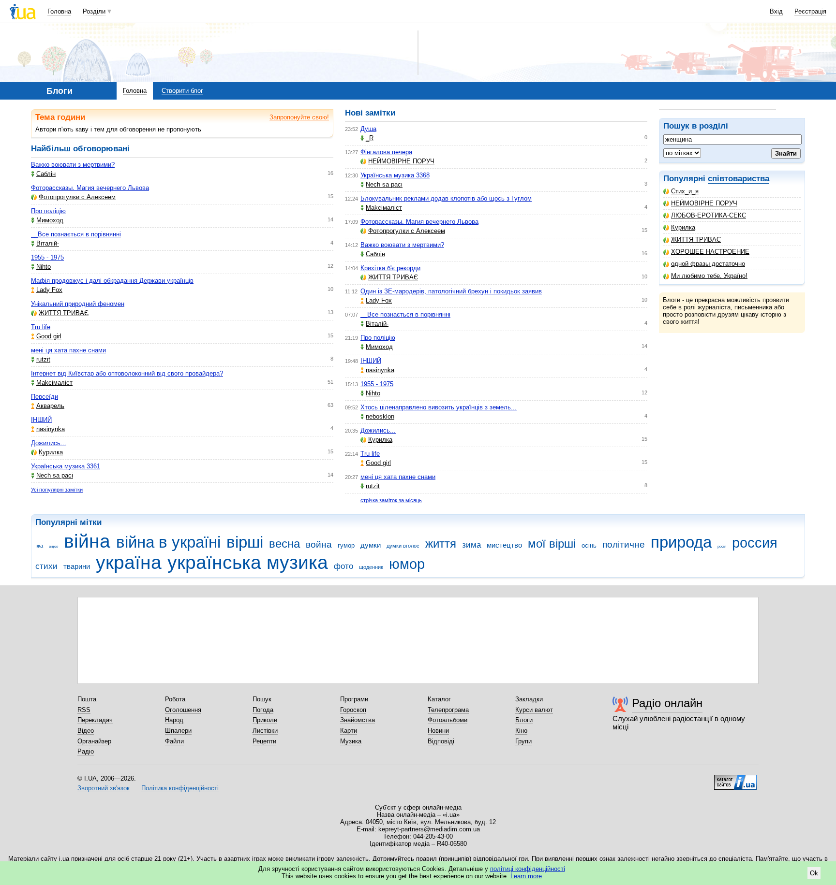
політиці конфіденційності (527, 868)
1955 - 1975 (47, 257)
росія (721, 546)
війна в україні (168, 542)
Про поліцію (48, 211)
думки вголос (403, 546)
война (319, 544)
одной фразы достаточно (708, 263)
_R (369, 138)
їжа (39, 546)
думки (370, 545)
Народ (174, 720)
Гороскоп (353, 709)
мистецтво (504, 545)
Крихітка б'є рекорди (390, 268)
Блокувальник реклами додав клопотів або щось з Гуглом (446, 198)
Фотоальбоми (447, 720)
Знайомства (357, 720)
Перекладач (95, 720)
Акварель (50, 405)
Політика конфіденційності (180, 788)
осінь (589, 545)
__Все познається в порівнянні (76, 234)
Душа (368, 128)
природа (681, 542)
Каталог (439, 699)
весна (284, 543)
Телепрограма (448, 709)
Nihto (43, 266)
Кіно (521, 730)
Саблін (46, 173)
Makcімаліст (54, 382)
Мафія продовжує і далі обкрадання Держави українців (112, 280)
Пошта (86, 699)
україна (129, 562)
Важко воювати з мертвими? (73, 164)
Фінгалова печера (386, 152)
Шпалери (178, 730)
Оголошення (183, 709)
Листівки (265, 730)
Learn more (526, 876)
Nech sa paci (54, 475)
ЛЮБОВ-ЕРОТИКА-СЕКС (708, 215)
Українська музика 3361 (65, 466)
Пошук (262, 699)
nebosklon (380, 416)
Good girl (48, 336)
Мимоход (49, 220)
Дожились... (48, 443)
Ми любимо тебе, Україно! (709, 275)
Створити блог (182, 90)
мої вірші (552, 543)
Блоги (524, 720)
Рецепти (264, 741)
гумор (346, 545)
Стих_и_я (685, 191)
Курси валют (534, 709)
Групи (523, 741)
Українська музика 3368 (395, 175)
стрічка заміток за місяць (391, 500)
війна (87, 541)
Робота (175, 699)
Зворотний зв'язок (103, 788)
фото (343, 566)
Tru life (40, 327)
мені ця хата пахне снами (68, 350)
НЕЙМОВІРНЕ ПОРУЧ (704, 203)
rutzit (43, 359)
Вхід (776, 11)
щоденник (371, 567)
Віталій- (47, 243)
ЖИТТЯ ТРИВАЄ (696, 239)
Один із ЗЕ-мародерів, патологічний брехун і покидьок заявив (451, 291)
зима (471, 545)
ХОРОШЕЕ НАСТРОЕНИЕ (710, 251)
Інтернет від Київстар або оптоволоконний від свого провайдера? (127, 373)
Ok (814, 873)
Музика (350, 741)
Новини (438, 730)
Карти (348, 730)
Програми (354, 699)
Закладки (529, 699)
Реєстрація (810, 11)
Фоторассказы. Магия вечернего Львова (90, 187)
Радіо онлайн (667, 703)
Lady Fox (49, 289)
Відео (85, 730)
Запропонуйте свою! (299, 117)
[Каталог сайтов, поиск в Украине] (735, 779)
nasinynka (50, 429)
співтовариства (738, 178)
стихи (46, 566)
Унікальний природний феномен (77, 303)
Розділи (94, 11)
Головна (59, 11)
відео (53, 546)
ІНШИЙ (41, 419)
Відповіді (441, 741)
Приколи (265, 720)
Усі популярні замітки (57, 490)
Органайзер (94, 741)
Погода (263, 709)
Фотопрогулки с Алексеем (77, 197)
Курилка (683, 227)
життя (440, 543)
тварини (76, 566)
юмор (407, 564)
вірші (244, 542)
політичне (623, 544)
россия (754, 543)
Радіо (85, 751)
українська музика (247, 562)
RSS (83, 709)
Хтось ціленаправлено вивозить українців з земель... (438, 407)
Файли (174, 741)
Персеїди (44, 396)
